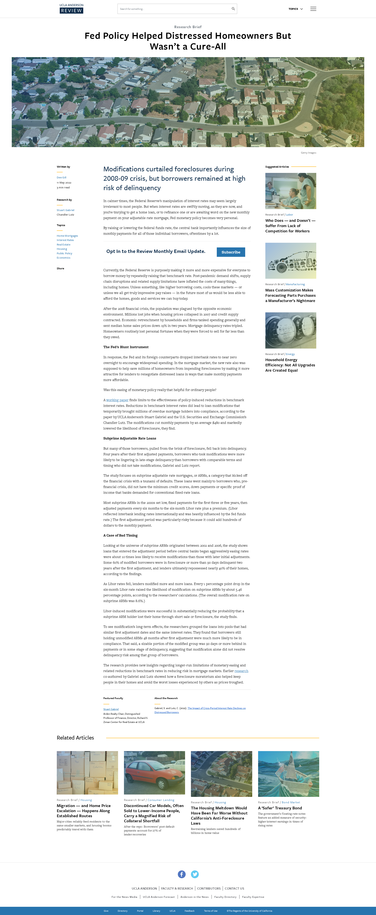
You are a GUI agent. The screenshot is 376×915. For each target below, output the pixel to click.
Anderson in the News (195, 897)
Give (106, 910)
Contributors (209, 888)
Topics (294, 9)
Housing (62, 249)
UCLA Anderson (144, 888)
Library (156, 910)
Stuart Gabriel (65, 210)
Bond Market (291, 802)
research (241, 671)
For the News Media (124, 897)
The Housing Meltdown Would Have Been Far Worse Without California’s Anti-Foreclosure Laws (219, 815)
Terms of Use (210, 910)
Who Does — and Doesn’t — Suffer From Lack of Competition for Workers (290, 226)
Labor (289, 214)
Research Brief (274, 214)
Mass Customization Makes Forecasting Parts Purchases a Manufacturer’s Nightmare (290, 295)
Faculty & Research (177, 888)
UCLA (172, 910)
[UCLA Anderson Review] (81, 9)
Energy (290, 354)
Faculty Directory (225, 897)
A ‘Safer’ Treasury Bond (280, 808)
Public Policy (64, 253)
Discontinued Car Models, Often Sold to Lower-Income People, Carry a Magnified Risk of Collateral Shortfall (154, 813)
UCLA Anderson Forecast (159, 897)
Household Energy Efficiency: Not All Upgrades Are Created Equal (290, 365)
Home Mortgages (67, 236)
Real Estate (63, 244)
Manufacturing (295, 284)
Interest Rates (65, 240)
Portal (140, 910)
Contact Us (234, 888)
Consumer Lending (161, 800)
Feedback (189, 910)
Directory (122, 910)
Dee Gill (61, 177)
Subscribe (231, 252)
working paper (117, 400)
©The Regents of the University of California (249, 910)
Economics (63, 257)
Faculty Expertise (253, 897)
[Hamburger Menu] (313, 8)
